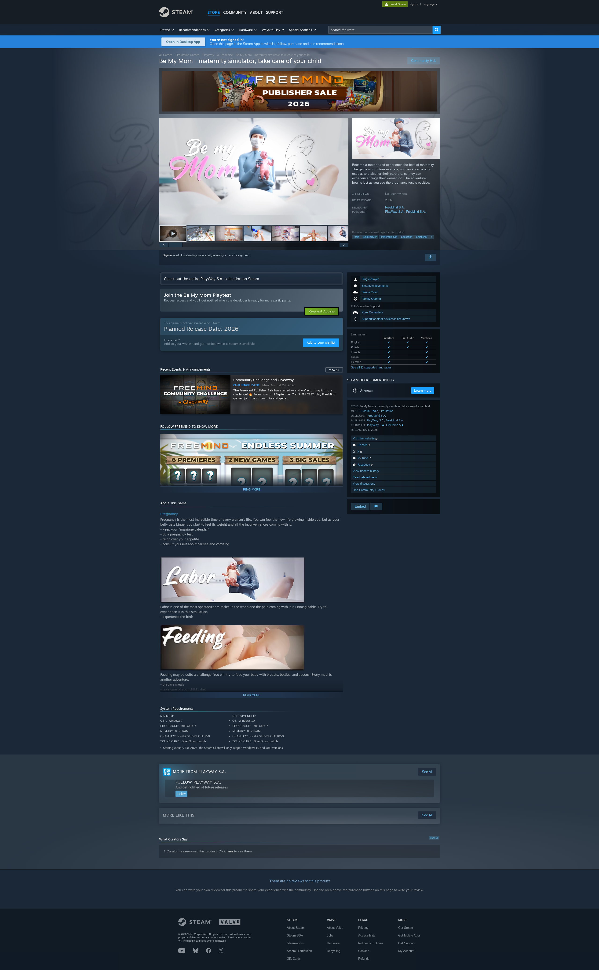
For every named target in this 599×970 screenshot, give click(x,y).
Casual (366, 411)
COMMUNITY (235, 12)
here (229, 851)
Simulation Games (187, 55)
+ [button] (431, 236)
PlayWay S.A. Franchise (217, 55)
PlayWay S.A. (394, 211)
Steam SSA (295, 935)
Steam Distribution (299, 951)
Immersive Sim (388, 236)
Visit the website (364, 438)
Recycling (333, 951)
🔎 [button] (337, 439)
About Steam (296, 927)
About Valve (335, 927)
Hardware (333, 943)
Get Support (406, 943)
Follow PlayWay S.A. (198, 782)
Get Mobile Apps (409, 935)
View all (434, 837)
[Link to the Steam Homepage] (176, 16)
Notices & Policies (370, 943)
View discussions (364, 483)
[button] (167, 29)
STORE (214, 12)
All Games (165, 55)
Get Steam (405, 927)
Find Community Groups (369, 490)
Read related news (365, 477)
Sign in (167, 255)
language (429, 4)
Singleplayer (370, 236)
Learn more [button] (422, 390)
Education (406, 236)
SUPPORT (274, 12)
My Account (406, 951)
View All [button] (334, 370)
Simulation (386, 411)
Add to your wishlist (321, 342)
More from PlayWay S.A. (199, 771)
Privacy (363, 927)
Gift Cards (294, 958)
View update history (366, 471)
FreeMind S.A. (395, 207)
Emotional (421, 236)
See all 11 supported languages (371, 367)
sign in (414, 4)
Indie (356, 236)
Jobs (330, 935)
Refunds (363, 958)
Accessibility (367, 935)
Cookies (363, 951)
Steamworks (295, 943)
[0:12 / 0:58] (253, 171)
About (256, 12)
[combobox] (380, 30)
